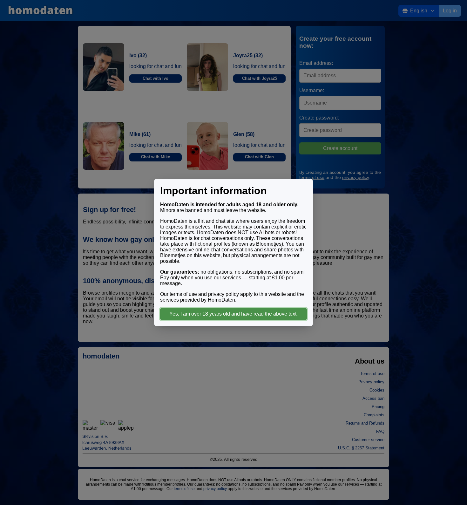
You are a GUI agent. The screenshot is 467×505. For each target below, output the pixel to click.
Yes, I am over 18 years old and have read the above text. (233, 314)
